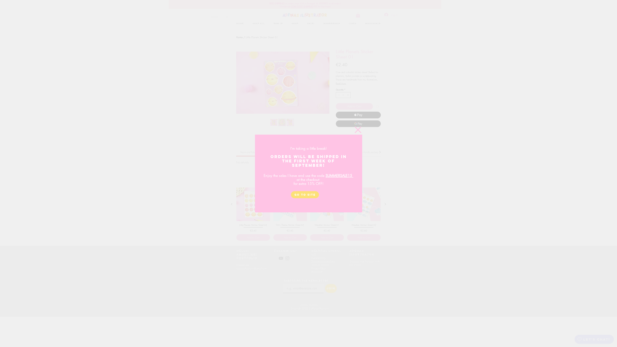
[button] (358, 130)
